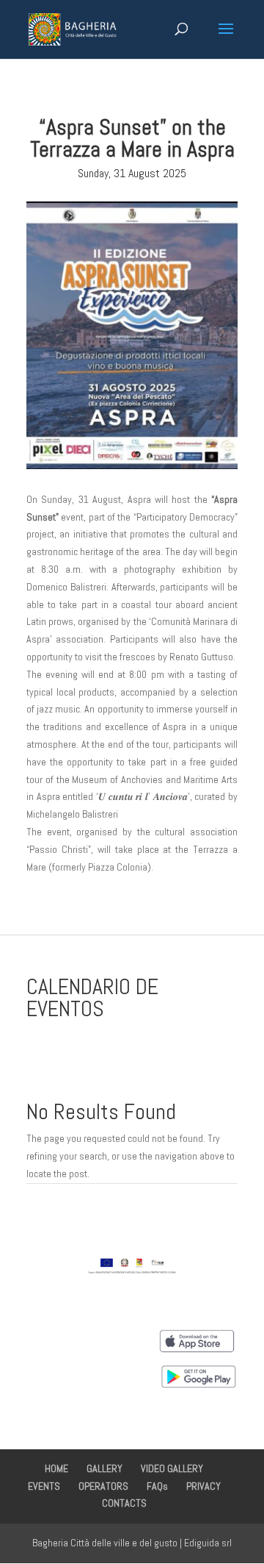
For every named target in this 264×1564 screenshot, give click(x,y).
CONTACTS (124, 1503)
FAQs (157, 1486)
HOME (56, 1468)
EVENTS (44, 1486)
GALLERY (104, 1468)
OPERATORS (103, 1486)
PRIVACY (203, 1486)
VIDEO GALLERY (172, 1468)
